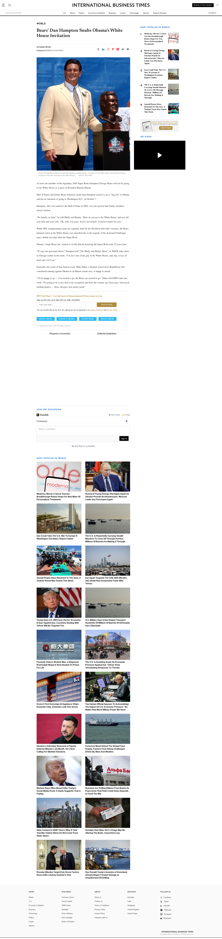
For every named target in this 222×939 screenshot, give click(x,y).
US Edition (212, 13)
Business (112, 13)
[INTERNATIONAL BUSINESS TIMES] (111, 5)
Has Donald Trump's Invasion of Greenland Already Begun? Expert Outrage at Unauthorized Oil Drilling (106, 875)
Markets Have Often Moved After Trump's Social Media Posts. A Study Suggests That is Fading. (59, 791)
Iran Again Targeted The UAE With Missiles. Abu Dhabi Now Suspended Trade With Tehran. (106, 581)
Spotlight (65, 909)
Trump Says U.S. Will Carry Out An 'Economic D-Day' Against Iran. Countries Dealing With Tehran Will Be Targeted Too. (59, 623)
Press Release (67, 913)
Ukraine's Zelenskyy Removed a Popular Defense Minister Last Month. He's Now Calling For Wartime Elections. (56, 749)
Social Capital (67, 901)
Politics (81, 13)
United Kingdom (133, 909)
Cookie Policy (100, 913)
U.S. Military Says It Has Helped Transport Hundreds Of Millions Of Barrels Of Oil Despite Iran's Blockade (107, 623)
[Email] (123, 49)
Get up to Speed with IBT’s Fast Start (164, 122)
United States (132, 913)
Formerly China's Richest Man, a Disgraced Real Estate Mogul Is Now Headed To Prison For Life (58, 665)
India (129, 901)
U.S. (64, 13)
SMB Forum (66, 905)
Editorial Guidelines (106, 334)
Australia (130, 897)
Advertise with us (101, 918)
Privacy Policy (112, 310)
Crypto (123, 13)
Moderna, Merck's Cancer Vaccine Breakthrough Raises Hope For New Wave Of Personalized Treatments (58, 497)
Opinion (146, 13)
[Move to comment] (128, 49)
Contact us (99, 901)
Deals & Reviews (160, 13)
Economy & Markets (96, 13)
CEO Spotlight (67, 918)
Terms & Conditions (102, 905)
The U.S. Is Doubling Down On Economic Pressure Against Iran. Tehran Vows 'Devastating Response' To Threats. (105, 665)
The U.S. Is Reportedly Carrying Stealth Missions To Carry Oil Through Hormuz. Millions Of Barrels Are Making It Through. (105, 539)
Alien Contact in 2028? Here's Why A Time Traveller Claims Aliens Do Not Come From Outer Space (57, 833)
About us (98, 897)
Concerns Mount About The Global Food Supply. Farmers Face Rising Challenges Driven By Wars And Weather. (105, 749)
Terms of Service (96, 310)
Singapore (131, 905)
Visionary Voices (68, 897)
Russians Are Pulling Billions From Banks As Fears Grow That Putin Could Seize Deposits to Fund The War (107, 791)
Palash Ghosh (45, 47)
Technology (134, 13)
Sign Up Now (166, 128)
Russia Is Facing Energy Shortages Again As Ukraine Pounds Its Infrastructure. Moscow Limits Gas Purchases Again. (107, 497)
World (72, 13)
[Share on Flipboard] (113, 49)
